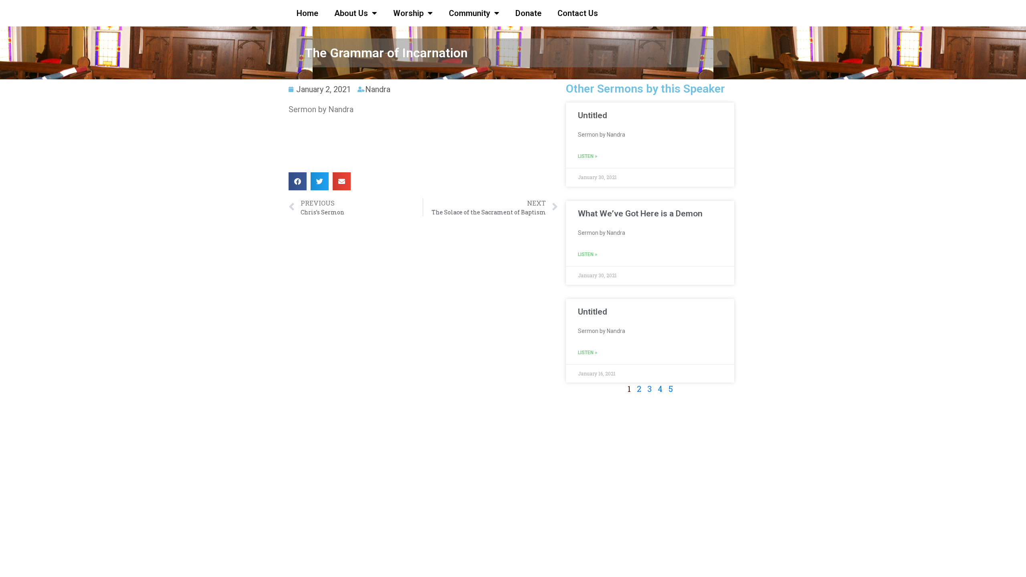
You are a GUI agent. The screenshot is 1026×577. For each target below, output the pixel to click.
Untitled (592, 115)
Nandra (377, 89)
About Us (351, 13)
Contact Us (577, 13)
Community (469, 13)
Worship (408, 13)
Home (307, 13)
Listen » (587, 156)
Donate (528, 13)
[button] (298, 181)
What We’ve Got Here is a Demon (640, 213)
